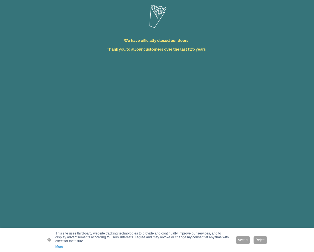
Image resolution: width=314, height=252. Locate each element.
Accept (243, 240)
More (59, 246)
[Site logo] (157, 16)
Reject (260, 240)
